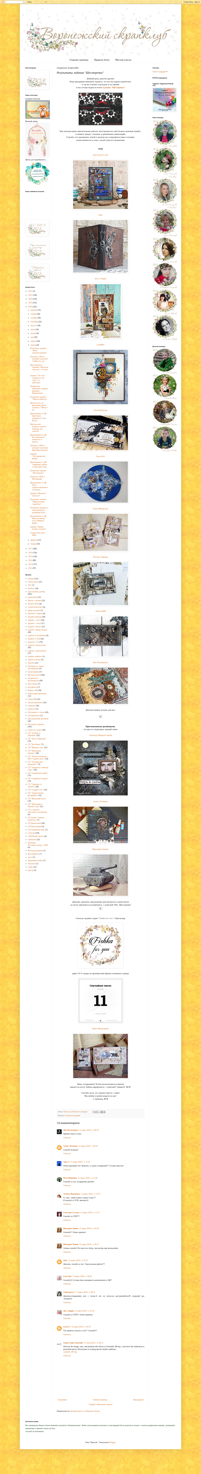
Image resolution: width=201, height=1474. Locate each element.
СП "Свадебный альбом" (38, 773)
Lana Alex (100, 456)
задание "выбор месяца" (38, 630)
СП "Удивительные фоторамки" (35, 794)
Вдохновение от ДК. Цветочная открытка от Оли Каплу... (38, 417)
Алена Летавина (70, 1146)
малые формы (33, 672)
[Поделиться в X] (99, 1112)
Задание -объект (34, 627)
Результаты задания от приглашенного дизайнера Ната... (39, 510)
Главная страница (79, 59)
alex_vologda (100, 278)
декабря (34, 310)
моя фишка (32, 687)
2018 (30, 307)
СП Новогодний (34, 826)
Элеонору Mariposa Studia (100, 735)
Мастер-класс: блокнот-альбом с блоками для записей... (38, 427)
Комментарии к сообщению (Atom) (85, 1411)
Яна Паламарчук (100, 662)
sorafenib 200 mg (70, 1352)
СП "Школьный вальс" (37, 799)
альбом (31, 579)
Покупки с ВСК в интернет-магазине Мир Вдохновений (39, 447)
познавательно (34, 716)
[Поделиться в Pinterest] (104, 1112)
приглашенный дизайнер (38, 719)
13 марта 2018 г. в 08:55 (85, 1292)
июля (33, 329)
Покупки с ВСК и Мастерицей (37, 478)
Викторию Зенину (100, 849)
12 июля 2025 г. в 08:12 (93, 1343)
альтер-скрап (33, 582)
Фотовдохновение (35, 851)
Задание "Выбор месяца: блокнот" (38, 528)
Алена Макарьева (100, 508)
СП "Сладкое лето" (35, 790)
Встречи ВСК (33, 604)
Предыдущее (138, 1400)
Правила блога (102, 59)
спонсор (31, 833)
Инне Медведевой (100, 1028)
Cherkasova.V (69, 1292)
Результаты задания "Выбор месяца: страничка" (38, 501)
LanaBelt (100, 344)
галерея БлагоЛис (35, 607)
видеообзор (32, 597)
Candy (30, 867)
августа (34, 325)
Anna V (66, 1162)
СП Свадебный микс (36, 830)
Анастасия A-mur (100, 155)
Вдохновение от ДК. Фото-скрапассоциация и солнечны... (39, 486)
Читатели (31, 864)
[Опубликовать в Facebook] (101, 1112)
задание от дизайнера (37, 635)
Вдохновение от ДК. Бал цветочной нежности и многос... (38, 438)
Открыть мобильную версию (100, 1404)
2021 (30, 295)
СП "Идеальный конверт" (34, 752)
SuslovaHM (101, 611)
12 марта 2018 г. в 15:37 (90, 1213)
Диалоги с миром (35, 613)
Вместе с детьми (34, 600)
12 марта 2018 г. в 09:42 (88, 1146)
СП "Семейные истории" (38, 779)
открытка (31, 706)
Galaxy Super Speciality (73, 1343)
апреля (34, 341)
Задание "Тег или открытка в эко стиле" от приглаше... (37, 379)
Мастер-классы (123, 59)
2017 (30, 549)
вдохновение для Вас (36, 592)
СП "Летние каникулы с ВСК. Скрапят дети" (38, 757)
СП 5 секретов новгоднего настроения (37, 811)
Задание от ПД (34, 639)
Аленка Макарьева (71, 1194)
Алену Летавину (100, 801)
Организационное (35, 702)
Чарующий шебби (35, 860)
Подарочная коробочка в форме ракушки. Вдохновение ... (39, 389)
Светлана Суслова (71, 1213)
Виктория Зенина (70, 1228)
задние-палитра (34, 660)
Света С (66, 1327)
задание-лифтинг (35, 656)
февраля (34, 540)
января (34, 544)
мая (32, 337)
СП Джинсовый (34, 823)
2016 (30, 553)
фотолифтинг (33, 854)
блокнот (31, 588)
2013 (30, 564)
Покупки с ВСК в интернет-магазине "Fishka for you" (39, 359)
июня (33, 333)
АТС (29, 585)
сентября (34, 322)
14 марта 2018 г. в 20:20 (81, 1327)
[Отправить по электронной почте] (94, 1112)
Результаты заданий (72, 1115)
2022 (30, 291)
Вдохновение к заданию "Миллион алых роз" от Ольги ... (39, 368)
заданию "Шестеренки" (114, 87)
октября (34, 318)
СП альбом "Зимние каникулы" (36, 819)
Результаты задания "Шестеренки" (38, 472)
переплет (31, 709)
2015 (30, 556)
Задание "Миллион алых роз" (38, 494)
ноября (34, 314)
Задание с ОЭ (33, 642)
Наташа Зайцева (100, 557)
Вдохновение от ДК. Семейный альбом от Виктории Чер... (39, 464)
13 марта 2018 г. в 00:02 (82, 1276)
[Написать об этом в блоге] (96, 1112)
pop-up (30, 870)
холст (30, 857)
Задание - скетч (34, 620)
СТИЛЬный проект (36, 836)
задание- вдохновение (37, 651)
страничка (32, 839)
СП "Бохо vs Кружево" (37, 739)
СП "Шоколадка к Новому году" (35, 805)
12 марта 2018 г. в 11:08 (87, 1178)
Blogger (112, 1442)
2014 (30, 560)
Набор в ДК (32, 690)
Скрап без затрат (35, 730)
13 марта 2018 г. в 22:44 (84, 1311)
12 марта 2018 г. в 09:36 (89, 1130)
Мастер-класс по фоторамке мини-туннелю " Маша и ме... (39, 406)
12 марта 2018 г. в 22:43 (78, 1260)
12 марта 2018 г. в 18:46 (89, 1228)
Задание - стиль (34, 623)
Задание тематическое (37, 645)
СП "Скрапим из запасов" (35, 785)
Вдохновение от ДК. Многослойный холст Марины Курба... (38, 519)
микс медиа (32, 684)
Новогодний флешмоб (37, 694)
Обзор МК (32, 699)
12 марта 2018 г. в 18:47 (89, 1244)
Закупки (31, 663)
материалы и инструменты (33, 679)
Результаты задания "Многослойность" (39, 398)
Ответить (67, 1138)
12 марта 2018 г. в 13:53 (90, 1194)
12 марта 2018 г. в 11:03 (80, 1162)
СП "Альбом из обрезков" (34, 734)
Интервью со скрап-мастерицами (36, 667)
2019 (30, 303)
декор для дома (34, 610)
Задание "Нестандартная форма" (37, 456)
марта (33, 345)
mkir (101, 215)
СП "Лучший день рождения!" (35, 763)
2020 (30, 299)
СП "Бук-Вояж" (34, 744)
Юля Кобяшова (100, 410)
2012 (30, 568)
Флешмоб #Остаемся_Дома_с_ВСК (38, 844)
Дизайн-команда (34, 617)
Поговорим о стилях (36, 712)
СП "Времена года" (36, 747)
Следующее (62, 1400)
